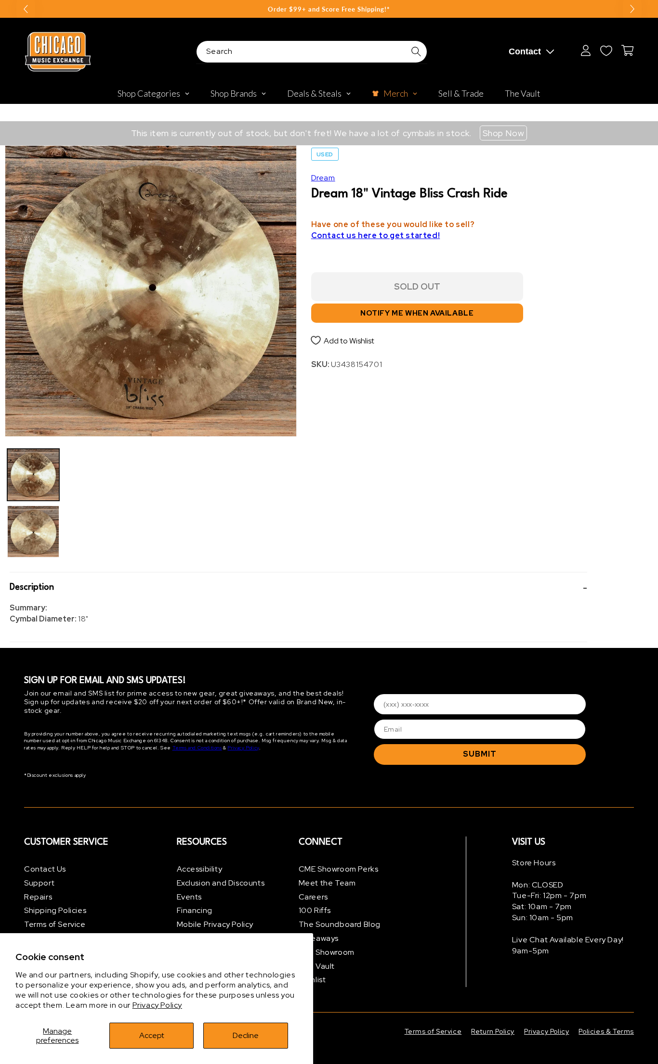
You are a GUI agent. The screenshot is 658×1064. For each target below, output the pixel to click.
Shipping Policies (55, 910)
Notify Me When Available (417, 313)
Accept (151, 1035)
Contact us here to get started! (375, 235)
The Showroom (327, 952)
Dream (323, 178)
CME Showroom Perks (339, 869)
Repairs (38, 897)
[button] (298, 587)
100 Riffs (315, 910)
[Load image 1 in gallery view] (33, 475)
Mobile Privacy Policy (215, 924)
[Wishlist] (606, 50)
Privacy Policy (157, 1005)
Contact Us (45, 869)
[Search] (416, 51)
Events (189, 897)
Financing (194, 910)
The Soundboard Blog (340, 924)
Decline (246, 1035)
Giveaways (319, 938)
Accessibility (200, 869)
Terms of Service (55, 924)
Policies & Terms (606, 1031)
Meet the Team (327, 883)
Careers (313, 897)
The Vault (317, 966)
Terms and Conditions (197, 748)
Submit (480, 754)
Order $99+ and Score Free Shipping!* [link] (329, 9)
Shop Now (504, 133)
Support (39, 883)
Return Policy (492, 1031)
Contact (525, 51)
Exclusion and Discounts (221, 883)
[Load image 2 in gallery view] (33, 531)
